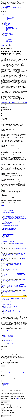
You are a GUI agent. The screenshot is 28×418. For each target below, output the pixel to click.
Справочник (6, 32)
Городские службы (7, 304)
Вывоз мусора (10, 306)
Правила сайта (4, 330)
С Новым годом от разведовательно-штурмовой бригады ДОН (11, 264)
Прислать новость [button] (5, 372)
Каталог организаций (8, 237)
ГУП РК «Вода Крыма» (8, 309)
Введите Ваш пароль (5, 393)
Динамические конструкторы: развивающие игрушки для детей (13, 254)
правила (17, 398)
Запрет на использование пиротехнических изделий (13, 269)
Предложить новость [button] (17, 7)
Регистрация (9, 39)
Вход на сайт (9, 41)
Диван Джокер (6, 223)
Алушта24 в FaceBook (8, 339)
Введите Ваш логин (5, 390)
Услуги (7, 29)
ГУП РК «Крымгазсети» (9, 310)
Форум (4, 22)
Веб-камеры (6, 35)
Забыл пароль (9, 40)
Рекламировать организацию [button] (16, 372)
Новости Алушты (10, 16)
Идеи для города (10, 17)
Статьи (7, 19)
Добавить (8, 6)
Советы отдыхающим (8, 231)
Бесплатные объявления (8, 212)
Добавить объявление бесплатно (10, 215)
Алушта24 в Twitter (7, 340)
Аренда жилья (6, 20)
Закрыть (2, 366)
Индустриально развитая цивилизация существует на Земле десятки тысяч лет (13, 274)
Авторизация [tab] (6, 384)
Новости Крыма (9, 18)
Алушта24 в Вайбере (8, 335)
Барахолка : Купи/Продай (12, 28)
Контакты (9, 330)
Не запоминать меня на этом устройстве (11, 407)
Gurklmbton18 (4, 106)
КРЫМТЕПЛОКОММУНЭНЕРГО (11, 311)
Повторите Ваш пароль (6, 394)
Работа (7, 25)
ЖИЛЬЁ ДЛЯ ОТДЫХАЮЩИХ (10, 225)
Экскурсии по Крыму (8, 34)
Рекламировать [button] (4, 7)
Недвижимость (9, 27)
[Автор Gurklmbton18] (6, 104)
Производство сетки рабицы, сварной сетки (13, 216)
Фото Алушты (6, 236)
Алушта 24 (3, 6)
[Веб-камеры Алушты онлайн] (14, 301)
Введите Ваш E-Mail (5, 392)
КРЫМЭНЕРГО (10, 307)
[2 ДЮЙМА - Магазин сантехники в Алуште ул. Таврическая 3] (15, 299)
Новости (5, 14)
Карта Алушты (6, 238)
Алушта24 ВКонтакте (8, 336)
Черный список (6, 23)
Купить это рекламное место (10, 313)
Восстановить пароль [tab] (8, 385)
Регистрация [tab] (6, 383)
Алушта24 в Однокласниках (9, 337)
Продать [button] (10, 7)
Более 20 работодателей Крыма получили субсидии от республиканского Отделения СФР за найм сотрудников (14, 285)
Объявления (6, 24)
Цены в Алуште (7, 33)
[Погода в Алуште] (5, 301)
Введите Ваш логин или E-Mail (8, 412)
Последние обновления (8, 241)
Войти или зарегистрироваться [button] (8, 210)
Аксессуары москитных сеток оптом (11, 217)
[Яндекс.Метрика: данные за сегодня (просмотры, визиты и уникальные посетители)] (11, 343)
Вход (4, 38)
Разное (7, 30)
